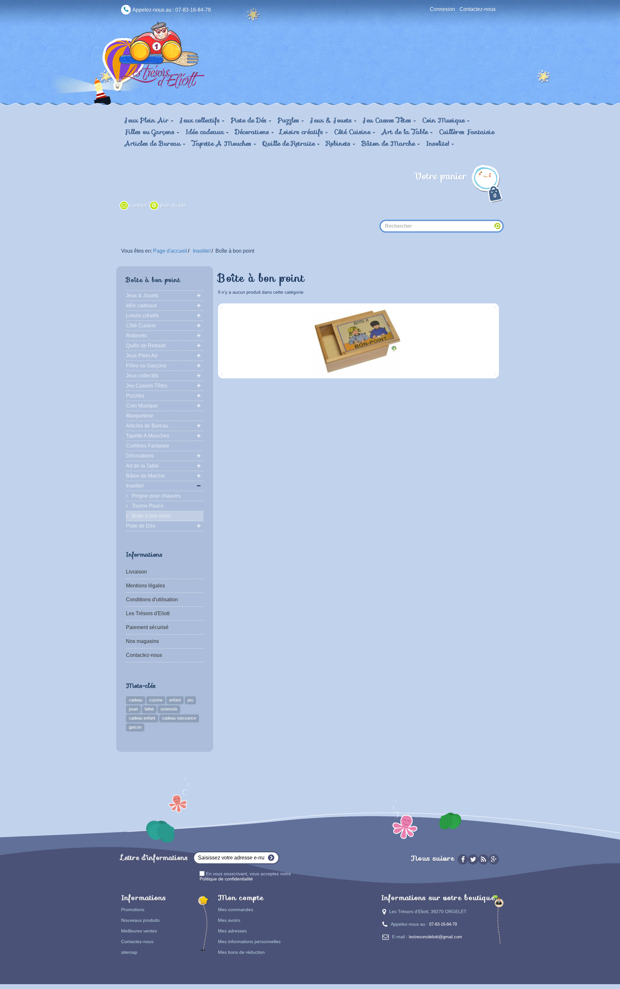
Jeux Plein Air (142, 355)
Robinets (136, 335)
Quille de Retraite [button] (290, 143)
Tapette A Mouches (147, 435)
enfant (175, 700)
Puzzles (135, 395)
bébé (149, 709)
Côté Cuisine (141, 325)
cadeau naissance (179, 718)
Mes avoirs (229, 920)
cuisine (155, 700)
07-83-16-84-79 (443, 924)
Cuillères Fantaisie (466, 132)
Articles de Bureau (147, 425)
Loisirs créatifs (142, 315)
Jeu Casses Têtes (146, 385)
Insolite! (135, 486)
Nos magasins (142, 641)
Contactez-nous (478, 9)
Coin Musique (142, 405)
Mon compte (241, 897)
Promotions (132, 909)
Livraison (136, 571)
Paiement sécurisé (147, 627)
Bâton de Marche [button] (389, 143)
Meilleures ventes (139, 930)
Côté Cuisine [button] (353, 132)
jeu (190, 700)
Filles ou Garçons (146, 365)
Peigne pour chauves (155, 496)
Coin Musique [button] (444, 120)
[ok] (271, 857)
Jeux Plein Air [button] (148, 120)
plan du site (173, 205)
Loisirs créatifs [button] (302, 132)
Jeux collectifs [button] (201, 120)
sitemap (129, 952)
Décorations (140, 455)
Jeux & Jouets (142, 295)
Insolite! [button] (438, 143)
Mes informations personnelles (249, 941)
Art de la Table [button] (406, 132)
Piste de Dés (140, 526)
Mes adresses (232, 930)
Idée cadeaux (141, 305)
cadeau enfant (142, 718)
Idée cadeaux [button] (206, 132)
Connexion (442, 9)
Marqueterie (139, 415)
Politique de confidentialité (226, 878)
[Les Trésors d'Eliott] (160, 55)
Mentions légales (145, 585)
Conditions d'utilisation (152, 599)
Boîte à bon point (150, 516)
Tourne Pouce (147, 506)
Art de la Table (142, 465)
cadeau (135, 700)
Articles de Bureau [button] (154, 143)
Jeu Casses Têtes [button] (388, 120)
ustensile (168, 709)
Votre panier (455, 184)
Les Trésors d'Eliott (148, 613)
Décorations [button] (253, 132)
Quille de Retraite (146, 345)
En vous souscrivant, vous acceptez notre (245, 876)
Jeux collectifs (142, 375)
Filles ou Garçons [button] (151, 132)
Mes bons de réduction (241, 952)
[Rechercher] (497, 226)
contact (138, 205)
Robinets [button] (339, 143)
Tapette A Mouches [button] (222, 143)
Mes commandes (235, 909)
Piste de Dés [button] (250, 120)
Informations (144, 554)
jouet (133, 709)
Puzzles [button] (289, 120)
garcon (135, 727)
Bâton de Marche (145, 476)
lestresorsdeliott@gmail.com (435, 936)
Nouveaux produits (140, 920)
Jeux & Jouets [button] (332, 120)
